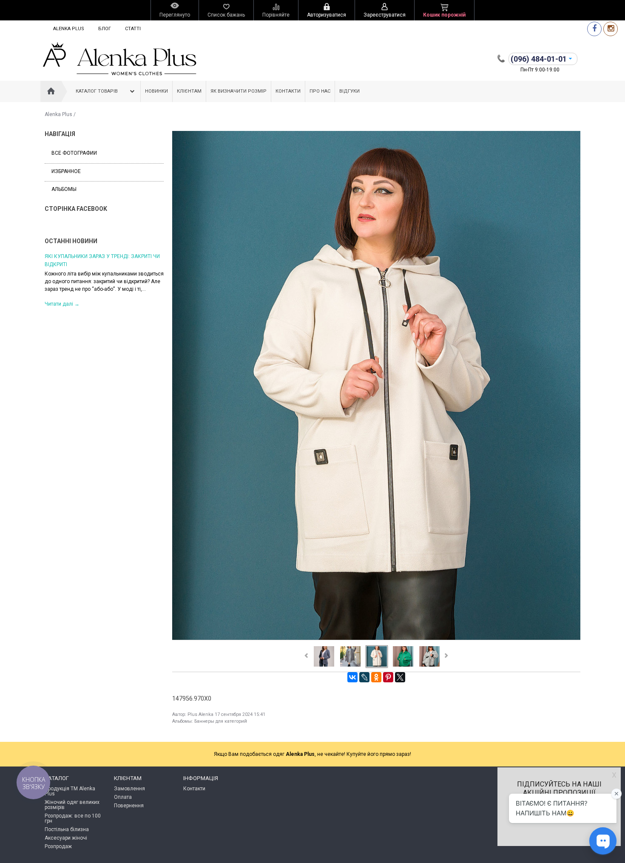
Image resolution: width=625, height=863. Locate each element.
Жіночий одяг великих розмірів (72, 804)
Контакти (288, 91)
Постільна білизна (67, 829)
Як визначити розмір (238, 91)
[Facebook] (594, 28)
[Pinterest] (388, 677)
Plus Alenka (200, 714)
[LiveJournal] (364, 677)
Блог (104, 28)
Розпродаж (58, 846)
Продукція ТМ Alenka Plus (70, 791)
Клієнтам (189, 91)
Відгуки (349, 91)
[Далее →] (376, 639)
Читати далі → (62, 304)
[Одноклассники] (376, 677)
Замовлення (129, 789)
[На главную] (51, 91)
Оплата (123, 797)
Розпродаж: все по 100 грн (73, 818)
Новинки (156, 91)
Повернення (129, 806)
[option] (104, 280)
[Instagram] (610, 28)
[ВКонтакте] (352, 677)
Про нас (320, 91)
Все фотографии (74, 153)
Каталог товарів (97, 91)
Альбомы (64, 189)
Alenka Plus (68, 28)
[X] (400, 677)
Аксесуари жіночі (66, 838)
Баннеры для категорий (220, 721)
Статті (133, 28)
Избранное (66, 171)
